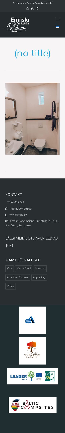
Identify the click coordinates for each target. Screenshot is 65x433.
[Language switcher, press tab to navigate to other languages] (57, 27)
